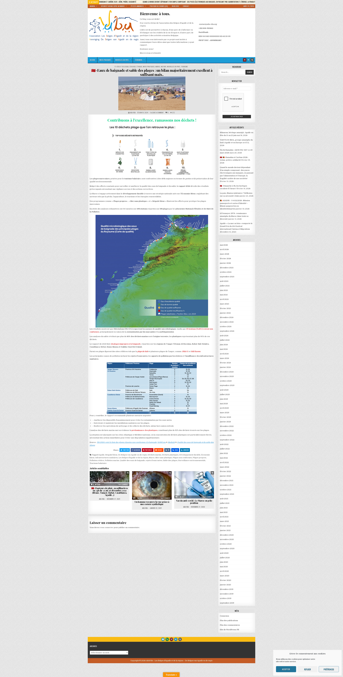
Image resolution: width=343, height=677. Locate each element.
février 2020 (225, 580)
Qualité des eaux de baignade (132, 460)
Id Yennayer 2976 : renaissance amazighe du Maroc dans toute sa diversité (234, 216)
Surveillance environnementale (191, 460)
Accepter (286, 669)
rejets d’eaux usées (154, 460)
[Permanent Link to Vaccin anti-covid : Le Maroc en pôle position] (194, 485)
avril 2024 (224, 354)
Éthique (139, 66)
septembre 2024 (227, 331)
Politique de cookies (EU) (159, 6)
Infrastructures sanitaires (106, 458)
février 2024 (225, 363)
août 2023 (224, 390)
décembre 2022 (227, 426)
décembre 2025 (227, 268)
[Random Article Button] (244, 60)
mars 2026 (224, 254)
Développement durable (189, 455)
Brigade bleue (111, 455)
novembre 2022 (227, 431)
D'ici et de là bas (123, 66)
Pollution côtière (97, 460)
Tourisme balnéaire (98, 463)
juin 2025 (224, 290)
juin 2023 (224, 399)
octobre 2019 (225, 598)
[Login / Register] (248, 60)
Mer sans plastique (163, 458)
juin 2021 (224, 508)
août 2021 (224, 499)
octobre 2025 (226, 272)
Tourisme (184, 66)
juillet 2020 (225, 558)
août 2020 (224, 553)
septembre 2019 (227, 603)
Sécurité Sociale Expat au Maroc (113, 6)
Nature (163, 66)
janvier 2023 (225, 422)
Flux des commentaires (230, 625)
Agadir (102, 455)
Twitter (126, 450)
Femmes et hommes (116, 480)
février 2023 (225, 417)
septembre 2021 (227, 494)
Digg (176, 450)
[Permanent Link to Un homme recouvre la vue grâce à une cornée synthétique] (152, 485)
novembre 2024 (227, 322)
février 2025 (225, 308)
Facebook (136, 450)
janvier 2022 (225, 476)
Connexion (224, 616)
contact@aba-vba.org (208, 24)
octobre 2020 (226, 544)
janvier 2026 (225, 263)
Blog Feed (175, 6)
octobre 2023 (226, 381)
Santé (147, 480)
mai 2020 (224, 567)
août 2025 (224, 281)
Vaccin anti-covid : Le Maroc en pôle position (194, 501)
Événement (139, 60)
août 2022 (224, 444)
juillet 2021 (224, 503)
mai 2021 (224, 512)
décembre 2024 (226, 317)
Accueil (92, 60)
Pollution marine (112, 460)
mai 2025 (224, 295)
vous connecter (106, 527)
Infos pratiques (105, 60)
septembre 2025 (227, 277)
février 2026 (225, 259)
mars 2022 (224, 467)
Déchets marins (154, 455)
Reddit (160, 450)
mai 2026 (224, 245)
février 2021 (225, 526)
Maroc (157, 66)
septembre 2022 (227, 440)
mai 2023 (224, 404)
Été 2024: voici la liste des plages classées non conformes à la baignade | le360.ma (131, 442)
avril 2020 (224, 571)
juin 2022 (224, 453)
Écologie (133, 66)
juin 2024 (224, 345)
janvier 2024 (225, 367)
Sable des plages (170, 460)
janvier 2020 (225, 585)
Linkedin (186, 450)
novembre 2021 (226, 485)
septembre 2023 (227, 385)
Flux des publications (229, 620)
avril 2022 (224, 462)
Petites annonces (137, 6)
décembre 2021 (226, 481)
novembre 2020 (227, 539)
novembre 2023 (227, 376)
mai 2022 (224, 458)
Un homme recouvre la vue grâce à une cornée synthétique (152, 503)
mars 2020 (224, 576)
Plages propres (199, 458)
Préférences (329, 669)
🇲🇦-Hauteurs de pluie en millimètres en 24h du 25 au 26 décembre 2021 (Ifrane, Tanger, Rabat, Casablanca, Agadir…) (109, 491)
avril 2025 (224, 299)
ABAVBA (92, 6)
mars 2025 (224, 304)
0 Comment (124, 484)
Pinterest (148, 450)
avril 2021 (224, 517)
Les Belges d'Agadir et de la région (133, 458)
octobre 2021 (225, 490)
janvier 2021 (225, 530)
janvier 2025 (225, 313)
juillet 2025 (225, 286)
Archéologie (101, 478)
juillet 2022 (225, 449)
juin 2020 (224, 562)
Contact (186, 6)
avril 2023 (224, 408)
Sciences (157, 480)
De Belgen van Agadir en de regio (132, 455)
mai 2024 (224, 349)
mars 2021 (224, 521)
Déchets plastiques (170, 455)
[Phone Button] (167, 639)
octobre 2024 (225, 326)
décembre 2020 (227, 535)
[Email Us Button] (163, 639)
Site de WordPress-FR (229, 630)
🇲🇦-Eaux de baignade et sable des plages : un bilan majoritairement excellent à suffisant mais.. (151, 72)
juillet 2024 (225, 340)
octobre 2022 (226, 435)
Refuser (307, 669)
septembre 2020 (227, 548)
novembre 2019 (226, 594)
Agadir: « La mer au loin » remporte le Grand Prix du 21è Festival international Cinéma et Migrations (236, 226)
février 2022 (225, 471)
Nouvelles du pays (122, 60)
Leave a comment (158, 112)
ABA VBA (133, 112)
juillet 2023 (225, 394)
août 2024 (224, 336)
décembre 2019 (226, 589)
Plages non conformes (182, 458)
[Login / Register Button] (176, 639)
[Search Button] (252, 60)
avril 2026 (224, 249)
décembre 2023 (227, 372)
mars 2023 (224, 413)
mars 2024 (224, 358)
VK (168, 450)
